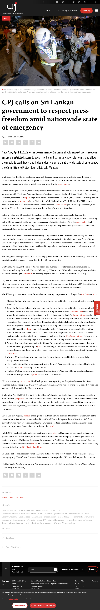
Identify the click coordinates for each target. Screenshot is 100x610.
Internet (48, 514)
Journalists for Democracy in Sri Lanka (71, 514)
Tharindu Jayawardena (41, 523)
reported (20, 399)
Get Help (86, 10)
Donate (92, 569)
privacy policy (13, 599)
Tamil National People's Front (15, 523)
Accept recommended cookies (43, 605)
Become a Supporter (71, 569)
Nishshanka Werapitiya (83, 517)
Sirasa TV (41, 520)
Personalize (20, 605)
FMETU (85, 294)
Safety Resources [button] (69, 10)
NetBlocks (27, 274)
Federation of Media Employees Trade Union (22, 514)
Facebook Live (76, 312)
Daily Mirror (42, 511)
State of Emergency (56, 520)
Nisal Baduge (64, 517)
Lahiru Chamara (9, 517)
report (27, 198)
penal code (81, 222)
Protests (31, 520)
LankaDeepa (24, 517)
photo (28, 329)
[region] (50, 599)
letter (54, 433)
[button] (95, 2)
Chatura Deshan (26, 511)
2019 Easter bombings (32, 447)
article (34, 444)
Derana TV (55, 511)
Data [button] (55, 10)
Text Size (9, 538)
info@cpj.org (93, 581)
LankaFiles (37, 517)
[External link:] (62, 184)
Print (7, 529)
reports (66, 184)
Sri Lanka (20, 498)
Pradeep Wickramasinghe (13, 520)
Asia (12, 498)
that (29, 381)
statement (24, 201)
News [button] (46, 10)
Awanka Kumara (9, 511)
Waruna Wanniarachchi (64, 523)
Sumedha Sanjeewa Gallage (79, 520)
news (60, 184)
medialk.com (50, 517)
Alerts (6, 18)
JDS (94, 294)
